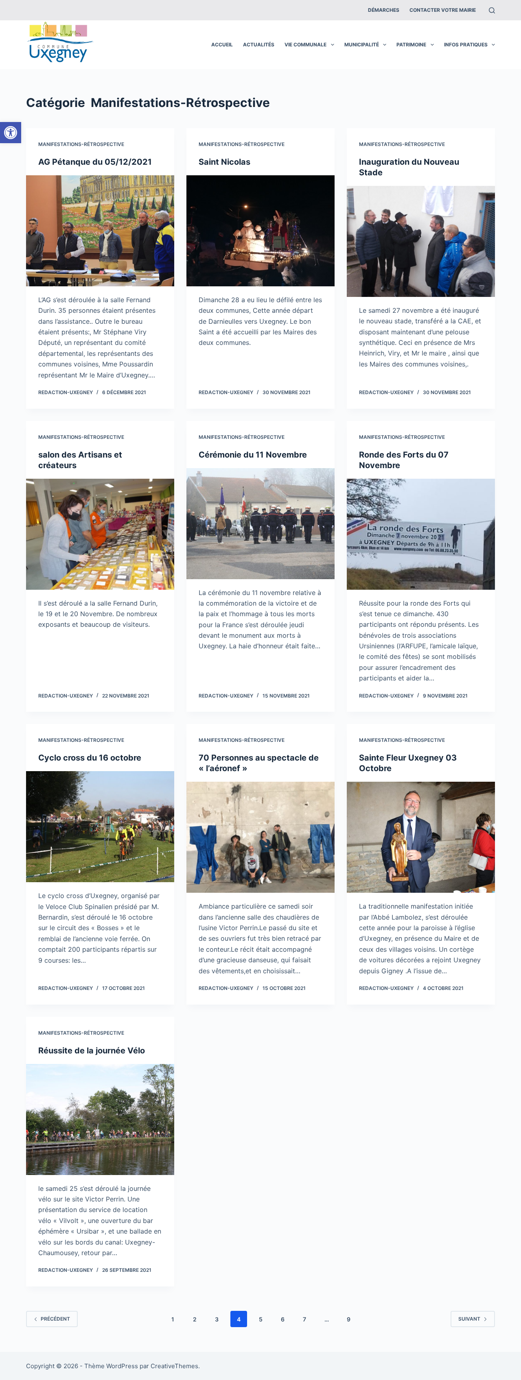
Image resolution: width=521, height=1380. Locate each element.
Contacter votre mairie (442, 10)
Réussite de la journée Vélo (91, 1050)
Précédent (55, 1319)
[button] (10, 132)
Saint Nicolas (224, 162)
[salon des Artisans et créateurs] (100, 534)
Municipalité (361, 44)
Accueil (222, 44)
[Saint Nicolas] (260, 230)
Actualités (258, 44)
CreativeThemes (174, 1366)
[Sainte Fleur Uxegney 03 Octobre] (421, 837)
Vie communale (305, 44)
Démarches (383, 10)
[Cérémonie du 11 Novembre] (260, 523)
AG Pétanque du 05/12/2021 (95, 162)
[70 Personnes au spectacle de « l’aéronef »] (260, 837)
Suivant (469, 1319)
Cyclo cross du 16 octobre (89, 758)
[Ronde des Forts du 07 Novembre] (421, 534)
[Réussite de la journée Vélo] (100, 1119)
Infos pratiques (466, 44)
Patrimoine (411, 44)
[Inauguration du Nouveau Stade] (421, 241)
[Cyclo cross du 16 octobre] (100, 826)
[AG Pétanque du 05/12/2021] (100, 230)
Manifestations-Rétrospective (81, 144)
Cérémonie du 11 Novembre (253, 455)
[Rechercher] (492, 10)
